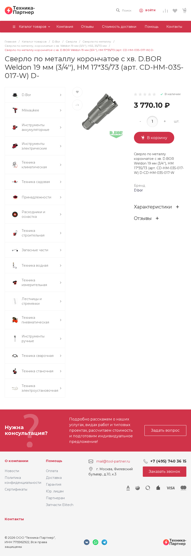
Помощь (54, 461)
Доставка (54, 478)
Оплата (52, 471)
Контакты (14, 519)
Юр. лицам (55, 491)
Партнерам (55, 498)
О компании (16, 461)
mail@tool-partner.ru (113, 461)
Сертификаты (16, 489)
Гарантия (53, 484)
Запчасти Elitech (59, 505)
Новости (12, 471)
